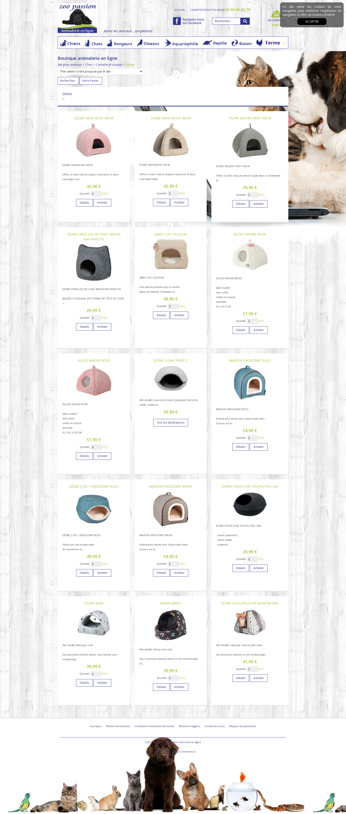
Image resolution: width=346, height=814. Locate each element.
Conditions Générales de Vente (154, 726)
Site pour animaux (70, 65)
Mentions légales (189, 726)
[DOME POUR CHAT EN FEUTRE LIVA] (250, 519)
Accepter (312, 22)
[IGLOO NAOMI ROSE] (94, 397)
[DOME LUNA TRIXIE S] (171, 393)
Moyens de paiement (242, 726)
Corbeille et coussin (109, 65)
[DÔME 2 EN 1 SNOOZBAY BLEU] (94, 528)
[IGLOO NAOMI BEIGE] (250, 271)
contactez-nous (225, 9)
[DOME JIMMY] (171, 642)
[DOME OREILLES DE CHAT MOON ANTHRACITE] (94, 282)
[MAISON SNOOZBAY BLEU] (250, 402)
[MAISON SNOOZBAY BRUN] (171, 528)
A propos (95, 726)
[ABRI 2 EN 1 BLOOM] (171, 270)
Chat (89, 65)
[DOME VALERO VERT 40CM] (250, 159)
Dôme (130, 65)
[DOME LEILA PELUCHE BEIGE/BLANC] (250, 638)
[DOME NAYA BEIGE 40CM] (171, 158)
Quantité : (85, 193)
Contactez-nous (215, 726)
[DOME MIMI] (94, 638)
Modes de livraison (118, 726)
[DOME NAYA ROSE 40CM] (94, 158)
